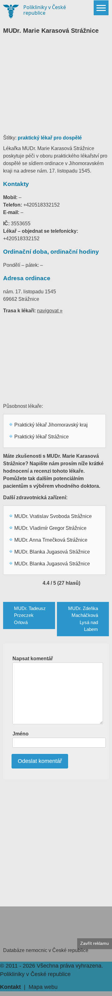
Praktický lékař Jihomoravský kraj (51, 424)
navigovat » (50, 310)
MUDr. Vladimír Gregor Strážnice (50, 528)
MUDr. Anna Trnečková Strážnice (50, 540)
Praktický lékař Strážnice (41, 436)
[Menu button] (101, 8)
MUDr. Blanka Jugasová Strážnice (52, 551)
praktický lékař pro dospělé (50, 137)
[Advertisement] (56, 87)
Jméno (20, 733)
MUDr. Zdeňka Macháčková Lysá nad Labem (83, 619)
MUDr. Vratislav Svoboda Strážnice (53, 516)
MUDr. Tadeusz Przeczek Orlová (30, 615)
